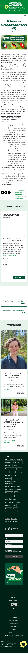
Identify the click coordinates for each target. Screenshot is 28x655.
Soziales (15, 508)
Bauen (14, 462)
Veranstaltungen (18, 194)
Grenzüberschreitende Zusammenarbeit (10, 482)
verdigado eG (12, 646)
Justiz (15, 492)
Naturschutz (8, 505)
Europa (19, 469)
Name (5, 259)
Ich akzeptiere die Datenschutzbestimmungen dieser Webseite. (13, 551)
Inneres (18, 486)
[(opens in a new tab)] (14, 407)
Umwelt (7, 515)
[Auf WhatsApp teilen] (9, 192)
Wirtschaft (13, 518)
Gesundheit (7, 442)
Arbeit (6, 459)
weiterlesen (20, 393)
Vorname (7, 533)
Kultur (6, 499)
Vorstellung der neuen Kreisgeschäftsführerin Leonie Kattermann (12, 375)
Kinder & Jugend (9, 496)
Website (5, 271)
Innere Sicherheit (9, 489)
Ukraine (19, 512)
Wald (17, 515)
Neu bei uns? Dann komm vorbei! (14, 312)
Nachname (7, 538)
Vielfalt (12, 515)
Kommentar (7, 218)
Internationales (9, 492)
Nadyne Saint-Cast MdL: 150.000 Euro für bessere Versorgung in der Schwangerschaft (13, 423)
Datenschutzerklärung (9, 255)
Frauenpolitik (8, 475)
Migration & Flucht (9, 502)
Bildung (20, 462)
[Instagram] (15, 604)
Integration (18, 489)
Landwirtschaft (13, 499)
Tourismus (13, 512)
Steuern (7, 512)
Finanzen (13, 472)
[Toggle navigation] (25, 16)
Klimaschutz (18, 496)
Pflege (14, 505)
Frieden (15, 475)
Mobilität (18, 502)
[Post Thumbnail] (14, 350)
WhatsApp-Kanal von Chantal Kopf (14, 302)
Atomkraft (19, 459)
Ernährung (13, 469)
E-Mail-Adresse (8, 265)
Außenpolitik (8, 462)
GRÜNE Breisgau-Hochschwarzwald (16, 4)
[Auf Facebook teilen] (2, 192)
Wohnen (15, 521)
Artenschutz (13, 459)
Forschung (19, 472)
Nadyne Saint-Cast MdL (9, 440)
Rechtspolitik (8, 508)
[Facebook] (12, 604)
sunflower (12, 645)
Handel (7, 486)
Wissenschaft (8, 521)
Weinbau (7, 518)
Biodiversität (8, 465)
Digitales (15, 465)
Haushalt (12, 486)
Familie (7, 472)
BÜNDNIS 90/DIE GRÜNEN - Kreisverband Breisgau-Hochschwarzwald (17, 9)
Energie (7, 469)
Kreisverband (17, 190)
